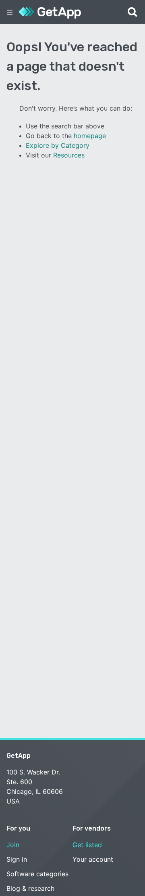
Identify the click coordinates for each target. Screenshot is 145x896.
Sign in (16, 859)
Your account (92, 859)
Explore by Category (57, 145)
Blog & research (30, 888)
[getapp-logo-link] (50, 12)
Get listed (87, 845)
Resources (69, 155)
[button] (9, 12)
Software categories (37, 874)
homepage (90, 136)
